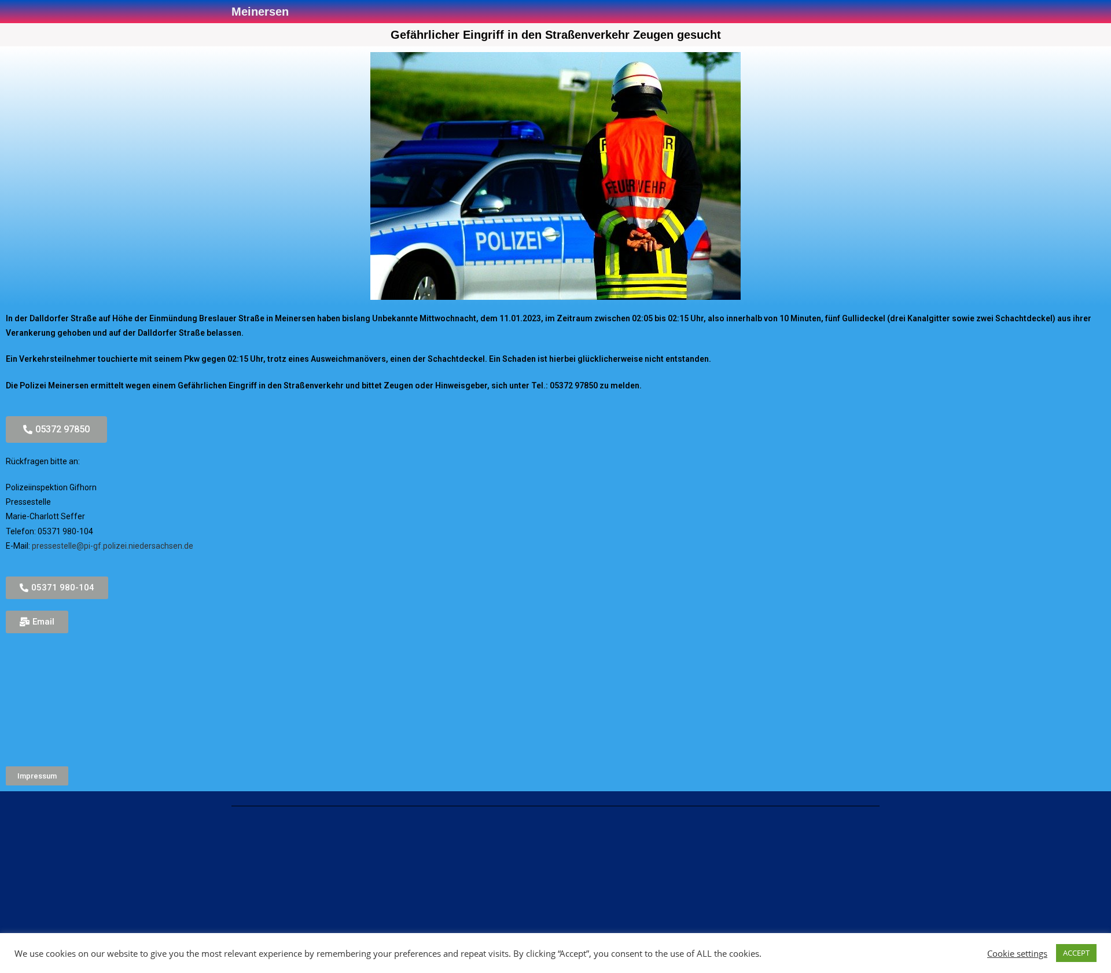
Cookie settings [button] (1017, 953)
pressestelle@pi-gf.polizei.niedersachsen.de (112, 545)
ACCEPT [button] (1076, 953)
